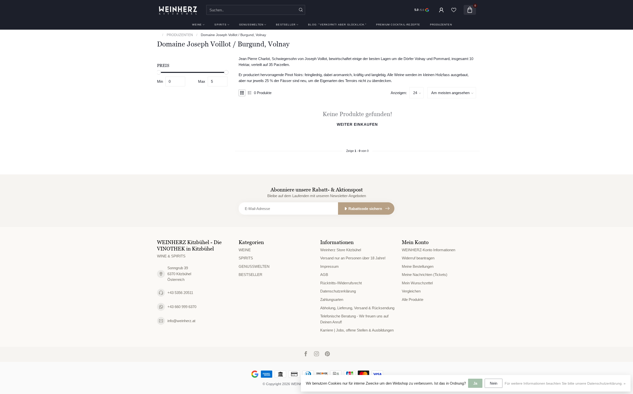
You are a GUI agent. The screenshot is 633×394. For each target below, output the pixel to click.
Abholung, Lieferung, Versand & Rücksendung (357, 308)
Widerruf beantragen (418, 258)
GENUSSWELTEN (251, 24)
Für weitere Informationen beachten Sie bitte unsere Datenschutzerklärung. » (565, 383)
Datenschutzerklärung (338, 291)
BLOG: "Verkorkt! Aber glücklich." (337, 24)
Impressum (329, 266)
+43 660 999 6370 (181, 307)
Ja (475, 383)
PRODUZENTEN (441, 24)
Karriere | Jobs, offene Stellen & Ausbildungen (357, 330)
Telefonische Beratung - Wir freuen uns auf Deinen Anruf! (354, 319)
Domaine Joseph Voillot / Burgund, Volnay (233, 35)
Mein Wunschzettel (417, 283)
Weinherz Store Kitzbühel (340, 250)
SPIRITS (220, 24)
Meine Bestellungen (417, 266)
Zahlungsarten (331, 299)
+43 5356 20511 (180, 292)
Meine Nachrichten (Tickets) (424, 274)
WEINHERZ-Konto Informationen (428, 250)
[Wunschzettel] (453, 10)
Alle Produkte (412, 299)
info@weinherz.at (181, 321)
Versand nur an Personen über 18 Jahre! (352, 258)
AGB (324, 274)
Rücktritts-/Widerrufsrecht (341, 283)
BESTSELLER (285, 24)
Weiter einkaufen (357, 124)
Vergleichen (411, 291)
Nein (493, 383)
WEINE (197, 24)
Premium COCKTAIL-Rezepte (398, 24)
